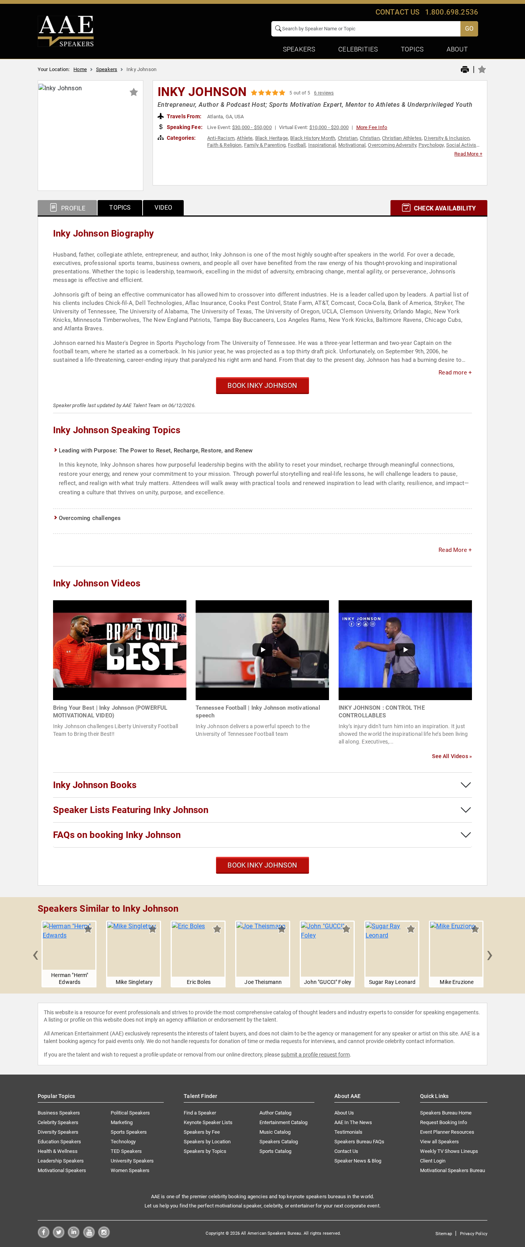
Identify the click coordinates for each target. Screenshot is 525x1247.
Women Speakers (130, 1170)
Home (80, 69)
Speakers (106, 69)
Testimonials (348, 1132)
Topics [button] (412, 49)
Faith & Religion (224, 145)
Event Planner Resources (447, 1132)
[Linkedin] (74, 1236)
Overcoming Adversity (392, 145)
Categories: (181, 138)
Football (297, 145)
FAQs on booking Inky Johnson (117, 835)
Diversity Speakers (58, 1132)
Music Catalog (275, 1132)
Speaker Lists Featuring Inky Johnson (130, 810)
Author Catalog (275, 1113)
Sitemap (443, 1233)
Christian (347, 138)
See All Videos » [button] (452, 756)
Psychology (431, 145)
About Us (344, 1113)
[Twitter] (59, 1236)
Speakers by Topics (205, 1151)
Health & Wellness (58, 1151)
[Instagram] (104, 1236)
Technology (123, 1141)
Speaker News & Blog (357, 1161)
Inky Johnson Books (94, 785)
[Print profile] (465, 70)
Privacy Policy (473, 1233)
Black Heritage (271, 138)
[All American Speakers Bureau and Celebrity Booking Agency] (66, 30)
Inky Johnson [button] (202, 91)
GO (469, 28)
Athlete (245, 138)
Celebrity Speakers (58, 1122)
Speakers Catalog (278, 1141)
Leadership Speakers (61, 1161)
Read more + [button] (455, 372)
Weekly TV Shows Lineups (449, 1151)
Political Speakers (130, 1113)
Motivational (352, 145)
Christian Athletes (402, 138)
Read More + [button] (468, 154)
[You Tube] (89, 1236)
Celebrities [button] (358, 49)
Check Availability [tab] (444, 208)
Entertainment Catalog (283, 1122)
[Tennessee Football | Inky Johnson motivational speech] (262, 649)
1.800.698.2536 (451, 12)
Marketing (122, 1122)
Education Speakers (59, 1141)
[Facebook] (44, 1236)
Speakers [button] (299, 49)
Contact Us (346, 1151)
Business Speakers (59, 1113)
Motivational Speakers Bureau (452, 1170)
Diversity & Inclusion (446, 138)
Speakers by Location (207, 1141)
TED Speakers (126, 1151)
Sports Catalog (275, 1151)
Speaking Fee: (184, 127)
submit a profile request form (315, 1055)
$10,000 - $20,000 (329, 127)
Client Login (432, 1161)
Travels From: (183, 116)
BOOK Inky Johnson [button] (262, 385)
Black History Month (312, 138)
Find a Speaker (200, 1113)
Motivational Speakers (62, 1170)
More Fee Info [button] (371, 127)
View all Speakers (439, 1141)
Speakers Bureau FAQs (359, 1141)
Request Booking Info (443, 1122)
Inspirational (322, 145)
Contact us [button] (397, 12)
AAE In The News (353, 1122)
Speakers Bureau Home (446, 1113)
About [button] (457, 49)
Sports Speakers (129, 1132)
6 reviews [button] (324, 93)
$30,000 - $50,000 (252, 127)
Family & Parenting (265, 145)
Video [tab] (163, 207)
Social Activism (463, 145)
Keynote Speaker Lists (208, 1122)
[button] (35, 954)
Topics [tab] (120, 207)
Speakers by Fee (202, 1132)
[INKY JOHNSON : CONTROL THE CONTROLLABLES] (405, 649)
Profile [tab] (72, 208)
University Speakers (132, 1161)
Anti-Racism (220, 138)
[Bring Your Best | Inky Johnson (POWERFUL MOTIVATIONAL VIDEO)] (119, 649)
